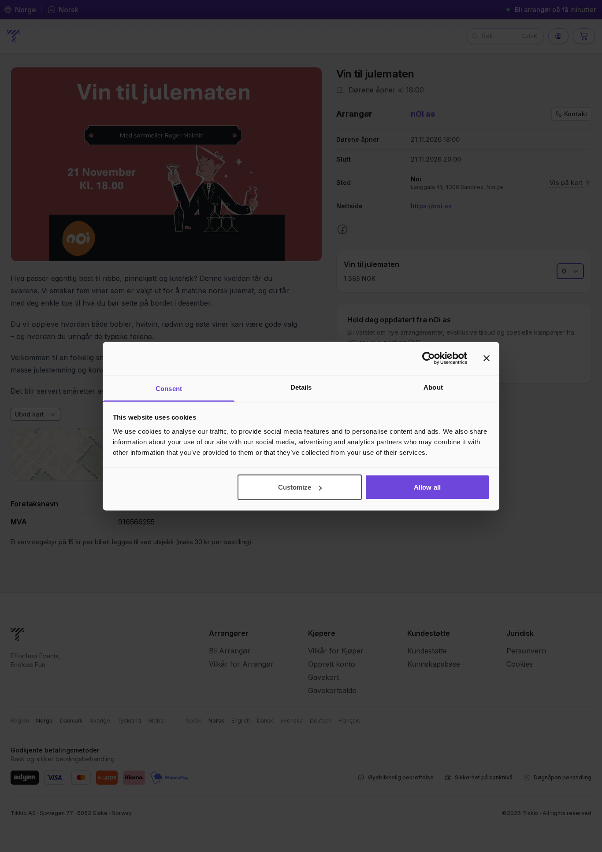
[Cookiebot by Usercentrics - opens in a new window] (428, 358)
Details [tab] (301, 387)
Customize (295, 487)
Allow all (427, 487)
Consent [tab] (169, 388)
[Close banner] (486, 358)
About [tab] (433, 387)
